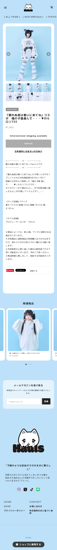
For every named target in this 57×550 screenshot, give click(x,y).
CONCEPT (35, 502)
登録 (46, 401)
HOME (8, 502)
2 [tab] (28, 364)
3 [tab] (31, 364)
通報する (34, 271)
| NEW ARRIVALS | (33, 17)
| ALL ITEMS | (12, 17)
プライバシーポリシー (14, 511)
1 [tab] (26, 364)
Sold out (28, 143)
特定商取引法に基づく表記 (41, 512)
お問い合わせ (35, 506)
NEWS (7, 506)
